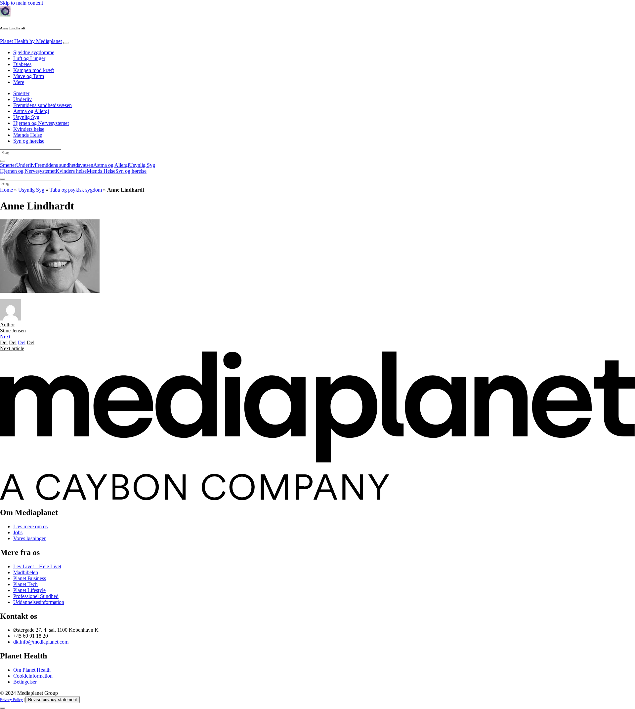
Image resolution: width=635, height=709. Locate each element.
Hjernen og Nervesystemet (41, 123)
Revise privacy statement (52, 699)
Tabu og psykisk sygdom (76, 190)
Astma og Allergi (31, 111)
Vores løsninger (29, 538)
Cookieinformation (33, 676)
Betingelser (25, 682)
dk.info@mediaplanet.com (40, 642)
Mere (18, 82)
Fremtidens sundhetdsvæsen (42, 105)
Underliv (22, 99)
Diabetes (22, 64)
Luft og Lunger (29, 58)
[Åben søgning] (2, 161)
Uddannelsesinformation (38, 602)
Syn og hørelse (28, 141)
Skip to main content (21, 3)
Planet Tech (25, 584)
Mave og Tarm (28, 76)
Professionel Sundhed (36, 596)
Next (5, 336)
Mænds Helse (27, 135)
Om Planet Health (32, 670)
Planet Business (29, 578)
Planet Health (31, 41)
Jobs (17, 532)
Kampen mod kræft (33, 70)
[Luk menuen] (2, 179)
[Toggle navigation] (65, 43)
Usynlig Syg (26, 117)
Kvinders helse (28, 129)
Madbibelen (25, 572)
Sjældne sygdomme (33, 52)
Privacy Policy (11, 699)
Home (6, 190)
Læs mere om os (30, 526)
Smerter (21, 93)
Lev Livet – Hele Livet (37, 566)
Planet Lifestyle (29, 590)
